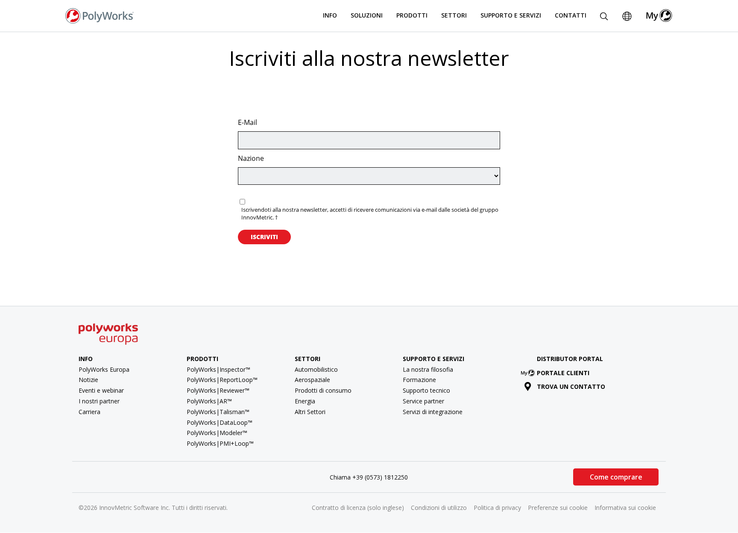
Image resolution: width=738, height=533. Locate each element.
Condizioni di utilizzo (439, 507)
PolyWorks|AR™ (209, 401)
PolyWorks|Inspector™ (218, 369)
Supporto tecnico (426, 390)
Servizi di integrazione (433, 412)
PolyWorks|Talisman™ (218, 412)
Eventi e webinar (101, 390)
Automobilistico (316, 369)
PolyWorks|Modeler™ (217, 433)
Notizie (88, 380)
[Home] (99, 15)
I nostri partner (99, 401)
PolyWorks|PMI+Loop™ (220, 443)
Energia (305, 401)
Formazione (419, 380)
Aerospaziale (312, 380)
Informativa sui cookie (625, 507)
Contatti (570, 15)
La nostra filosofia (428, 369)
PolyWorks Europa (104, 369)
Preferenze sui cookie (558, 507)
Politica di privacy (497, 507)
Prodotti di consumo (323, 390)
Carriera (89, 412)
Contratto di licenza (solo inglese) (358, 507)
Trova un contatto (571, 386)
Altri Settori (310, 412)
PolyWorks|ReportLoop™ (222, 380)
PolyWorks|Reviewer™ (218, 390)
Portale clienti (563, 373)
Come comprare (616, 477)
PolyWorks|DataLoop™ (219, 422)
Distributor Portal (570, 359)
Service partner (423, 401)
